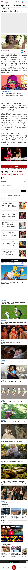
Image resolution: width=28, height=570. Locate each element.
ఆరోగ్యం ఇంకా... (7, 545)
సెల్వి (8, 50)
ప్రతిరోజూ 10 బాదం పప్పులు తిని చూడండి (5, 555)
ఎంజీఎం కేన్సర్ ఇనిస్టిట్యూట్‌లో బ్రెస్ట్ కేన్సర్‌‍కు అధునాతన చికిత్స (16, 555)
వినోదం (9, 174)
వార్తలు (2, 6)
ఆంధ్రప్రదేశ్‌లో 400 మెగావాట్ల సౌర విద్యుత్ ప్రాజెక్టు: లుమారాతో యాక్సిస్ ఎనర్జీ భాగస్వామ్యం (15, 516)
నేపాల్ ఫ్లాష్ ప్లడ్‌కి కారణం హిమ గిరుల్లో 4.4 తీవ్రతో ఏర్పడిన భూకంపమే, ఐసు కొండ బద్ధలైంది (5, 516)
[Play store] (22, 1)
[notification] (25, 1)
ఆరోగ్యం (25, 6)
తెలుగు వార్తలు (18, 172)
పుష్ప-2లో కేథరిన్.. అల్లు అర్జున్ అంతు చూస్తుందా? (14, 168)
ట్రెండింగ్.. (22, 174)
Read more (7, 158)
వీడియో (5, 520)
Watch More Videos (7, 523)
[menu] (2, 2)
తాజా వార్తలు (6, 506)
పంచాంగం (8, 6)
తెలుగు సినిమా (17, 6)
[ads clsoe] (27, 562)
